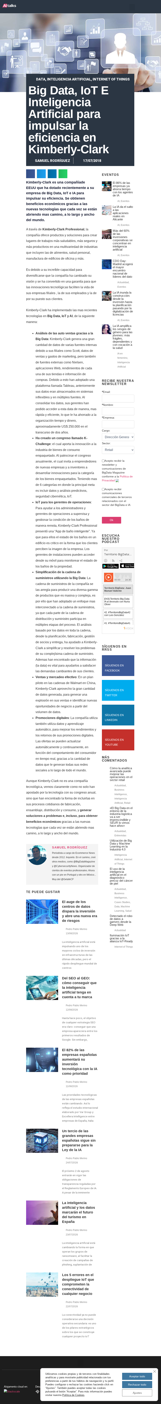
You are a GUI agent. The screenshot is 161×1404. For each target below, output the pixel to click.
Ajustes (137, 1392)
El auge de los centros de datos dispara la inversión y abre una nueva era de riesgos (79, 911)
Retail (127, 803)
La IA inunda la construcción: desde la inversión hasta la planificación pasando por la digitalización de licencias (123, 303)
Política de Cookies (73, 1395)
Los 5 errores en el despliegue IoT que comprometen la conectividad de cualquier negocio (78, 1284)
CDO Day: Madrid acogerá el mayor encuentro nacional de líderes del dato (123, 268)
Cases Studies (122, 902)
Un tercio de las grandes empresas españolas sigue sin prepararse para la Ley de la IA (79, 1140)
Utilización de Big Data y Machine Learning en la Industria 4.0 (121, 845)
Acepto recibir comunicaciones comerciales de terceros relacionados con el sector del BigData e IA (117, 497)
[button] (132, 7)
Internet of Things (111, 79)
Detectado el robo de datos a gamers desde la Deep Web (121, 920)
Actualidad (123, 282)
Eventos (125, 201)
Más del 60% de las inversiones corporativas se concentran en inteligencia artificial (123, 240)
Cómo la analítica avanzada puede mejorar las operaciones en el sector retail (121, 774)
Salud (128, 911)
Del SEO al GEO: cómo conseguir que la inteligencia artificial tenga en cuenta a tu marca (79, 987)
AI (118, 201)
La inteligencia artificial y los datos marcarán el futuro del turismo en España (78, 1212)
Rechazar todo (137, 1384)
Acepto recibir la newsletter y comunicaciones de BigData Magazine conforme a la (117, 470)
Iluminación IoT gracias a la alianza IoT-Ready (121, 938)
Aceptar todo (137, 1376)
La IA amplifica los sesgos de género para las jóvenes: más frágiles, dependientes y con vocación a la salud (123, 336)
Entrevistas (120, 835)
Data (40, 79)
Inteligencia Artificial (69, 79)
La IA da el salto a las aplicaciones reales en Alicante (123, 213)
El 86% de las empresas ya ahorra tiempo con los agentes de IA (123, 189)
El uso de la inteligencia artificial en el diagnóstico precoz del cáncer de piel (121, 876)
